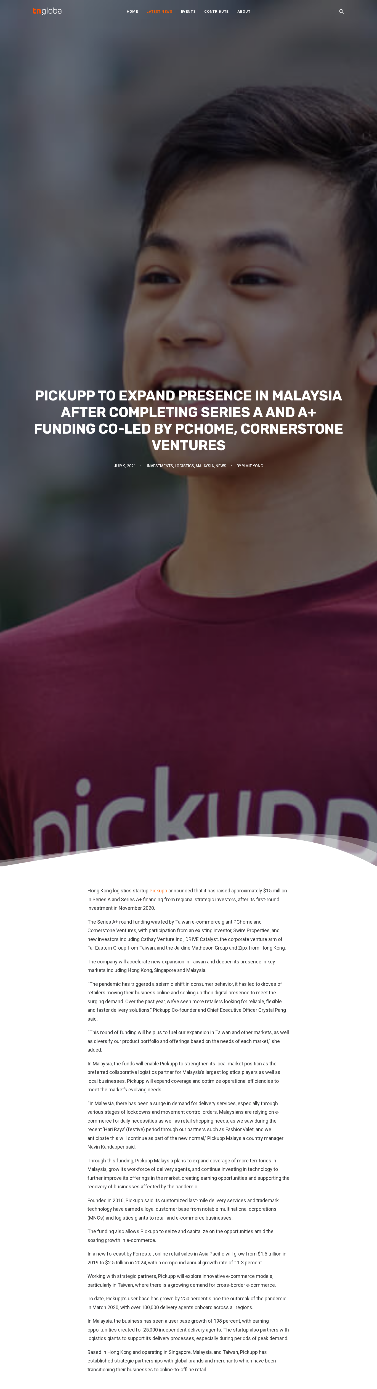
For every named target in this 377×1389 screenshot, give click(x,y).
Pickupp (158, 890)
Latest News (159, 11)
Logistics (184, 466)
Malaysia (205, 466)
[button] (341, 11)
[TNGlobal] (48, 11)
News (221, 466)
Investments (160, 466)
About (243, 11)
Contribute (216, 11)
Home (132, 11)
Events (188, 11)
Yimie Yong (252, 466)
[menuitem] (132, 11)
